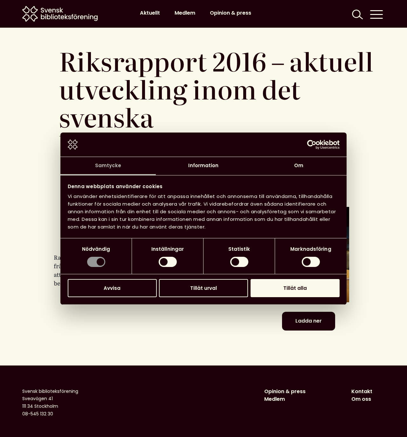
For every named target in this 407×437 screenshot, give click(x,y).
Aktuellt (150, 13)
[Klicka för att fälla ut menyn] (376, 14)
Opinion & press (230, 13)
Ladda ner (308, 320)
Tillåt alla (295, 288)
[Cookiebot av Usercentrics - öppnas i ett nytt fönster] (312, 144)
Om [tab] (298, 165)
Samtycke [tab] (108, 165)
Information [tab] (203, 165)
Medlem (185, 13)
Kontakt (361, 391)
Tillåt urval (203, 288)
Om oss (361, 399)
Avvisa (112, 288)
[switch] (168, 262)
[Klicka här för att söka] (356, 14)
